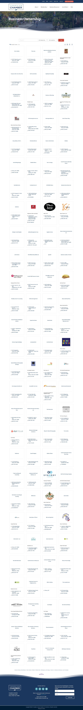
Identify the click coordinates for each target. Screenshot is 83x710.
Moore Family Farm (47, 502)
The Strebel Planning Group (65, 370)
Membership (44, 7)
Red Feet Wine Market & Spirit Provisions (65, 58)
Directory (56, 1)
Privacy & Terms (41, 708)
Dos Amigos (46, 611)
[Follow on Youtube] (46, 689)
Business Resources (54, 7)
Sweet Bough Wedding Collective (16, 611)
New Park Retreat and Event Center (16, 656)
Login (43, 1)
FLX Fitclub (13, 437)
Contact (61, 1)
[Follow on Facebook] (36, 689)
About (36, 7)
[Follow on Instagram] (39, 689)
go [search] (61, 40)
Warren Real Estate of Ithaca (16, 125)
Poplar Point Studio (63, 545)
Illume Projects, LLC (63, 213)
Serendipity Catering (30, 370)
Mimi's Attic (46, 213)
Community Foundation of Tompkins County (48, 393)
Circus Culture (62, 348)
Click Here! (43, 694)
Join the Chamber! (69, 1)
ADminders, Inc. (30, 545)
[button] (10, 44)
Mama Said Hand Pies (64, 305)
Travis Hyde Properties (64, 80)
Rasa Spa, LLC (46, 370)
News (47, 1)
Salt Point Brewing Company (65, 480)
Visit (72, 7)
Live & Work (65, 7)
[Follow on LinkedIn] (43, 689)
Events (51, 1)
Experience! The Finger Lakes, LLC (65, 102)
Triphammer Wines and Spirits (32, 213)
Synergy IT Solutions (47, 480)
